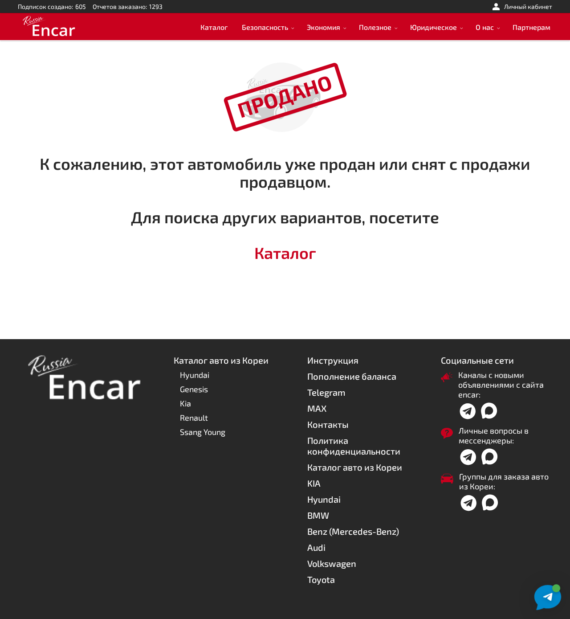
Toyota (321, 579)
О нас (485, 27)
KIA (314, 483)
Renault (194, 417)
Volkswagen (331, 563)
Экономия (323, 27)
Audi (316, 547)
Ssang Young (202, 432)
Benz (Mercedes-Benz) (353, 531)
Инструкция (332, 360)
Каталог (214, 27)
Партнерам (531, 27)
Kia (185, 403)
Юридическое (433, 27)
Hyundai (194, 375)
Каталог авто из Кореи (354, 467)
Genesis (194, 389)
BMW (318, 515)
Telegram (326, 392)
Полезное (375, 27)
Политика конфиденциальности (353, 445)
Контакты (328, 424)
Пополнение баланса (351, 376)
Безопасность (265, 27)
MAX (316, 408)
